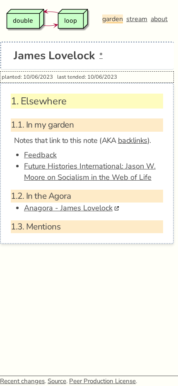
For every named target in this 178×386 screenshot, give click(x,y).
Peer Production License (102, 381)
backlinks (132, 140)
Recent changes (22, 381)
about (159, 19)
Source (57, 381)
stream (136, 19)
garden (112, 19)
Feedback (40, 155)
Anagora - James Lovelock (68, 208)
